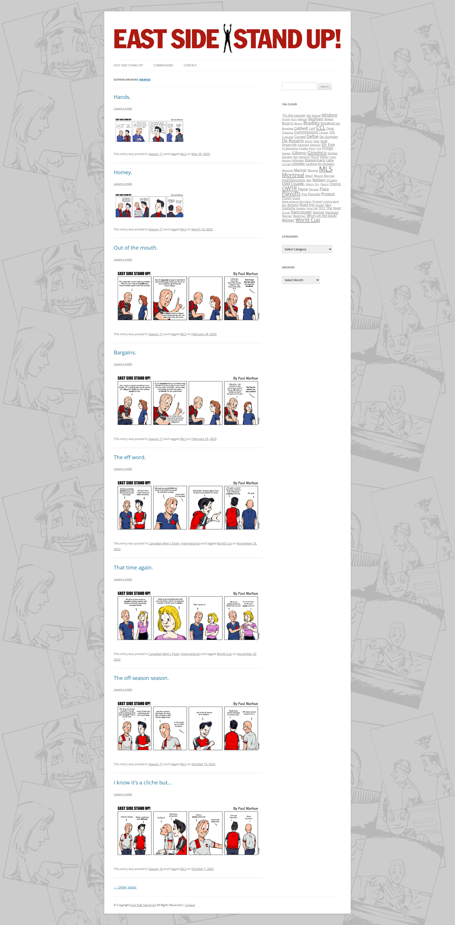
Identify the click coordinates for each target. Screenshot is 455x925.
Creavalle (287, 137)
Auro (294, 119)
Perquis (314, 189)
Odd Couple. (293, 183)
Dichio (309, 141)
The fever (333, 208)
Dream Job (289, 144)
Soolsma (288, 208)
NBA (308, 180)
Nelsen (318, 180)
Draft (324, 141)
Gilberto (299, 153)
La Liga (286, 164)
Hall (295, 157)
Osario (324, 184)
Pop (304, 194)
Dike (316, 141)
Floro (312, 148)
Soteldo (301, 208)
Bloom (298, 123)
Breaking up (330, 123)
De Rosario (293, 140)
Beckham (315, 118)
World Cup (224, 543)
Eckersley (303, 145)
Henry (324, 157)
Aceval (316, 115)
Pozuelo (314, 194)
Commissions (163, 65)
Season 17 (156, 154)
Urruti (286, 213)
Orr (317, 184)
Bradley (311, 123)
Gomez (332, 153)
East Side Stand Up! (143, 905)
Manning (287, 170)
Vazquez (332, 212)
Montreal (293, 175)
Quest (296, 198)
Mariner (300, 170)
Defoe (312, 136)
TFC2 (321, 208)
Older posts (125, 887)
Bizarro (287, 123)
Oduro (310, 184)
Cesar (330, 128)
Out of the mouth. (136, 247)
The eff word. (130, 457)
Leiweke (298, 163)
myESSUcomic (293, 180)
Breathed (287, 128)
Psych (286, 197)
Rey (284, 205)
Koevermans (315, 160)
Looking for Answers (320, 164)
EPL (324, 144)
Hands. (122, 96)
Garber (286, 153)
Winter (288, 220)
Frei (319, 148)
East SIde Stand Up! (128, 65)
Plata (324, 189)
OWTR (289, 188)
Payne (303, 189)
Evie (331, 144)
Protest (328, 194)
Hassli (315, 157)
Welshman (299, 216)
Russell (319, 205)
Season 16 (156, 869)
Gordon (287, 157)
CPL (332, 132)
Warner (287, 216)
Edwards (315, 145)
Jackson (286, 160)
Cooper (323, 132)
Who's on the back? (322, 215)
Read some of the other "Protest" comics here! (310, 201)
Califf (312, 128)
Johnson (298, 160)
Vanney (318, 212)
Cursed (300, 136)
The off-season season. (141, 677)
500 (308, 115)
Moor (309, 176)
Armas (286, 119)
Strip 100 (312, 208)
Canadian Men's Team (164, 543)
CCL (320, 127)
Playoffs (291, 193)
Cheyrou (287, 132)
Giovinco (317, 152)
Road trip (307, 204)
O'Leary (331, 180)
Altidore (329, 115)
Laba (330, 160)
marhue (144, 79)
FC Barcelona (290, 148)
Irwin (333, 157)
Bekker (329, 119)
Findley (303, 148)
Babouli (302, 119)
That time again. (133, 567)
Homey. (123, 172)
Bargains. (125, 352)
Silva (328, 205)
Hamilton (304, 157)
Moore (318, 176)
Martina (313, 170)
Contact (190, 65)
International (190, 543)
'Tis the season (293, 115)
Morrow (329, 176)
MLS (183, 154)
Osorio (335, 183)
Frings (327, 148)
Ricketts (293, 205)
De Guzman (328, 136)
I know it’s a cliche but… (143, 782)
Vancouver (301, 212)
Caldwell (301, 128)
